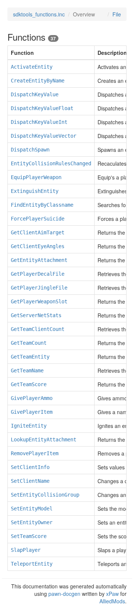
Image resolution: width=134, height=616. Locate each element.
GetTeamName (27, 370)
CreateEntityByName (37, 81)
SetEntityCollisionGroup (45, 495)
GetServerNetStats (36, 315)
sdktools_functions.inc (39, 14)
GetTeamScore (29, 384)
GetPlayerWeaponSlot (39, 301)
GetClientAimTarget (37, 232)
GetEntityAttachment (39, 260)
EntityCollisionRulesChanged (51, 163)
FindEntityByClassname (42, 205)
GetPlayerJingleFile (39, 288)
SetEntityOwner (31, 522)
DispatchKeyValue (34, 94)
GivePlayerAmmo (31, 398)
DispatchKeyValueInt (39, 122)
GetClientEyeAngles (37, 246)
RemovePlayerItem (34, 453)
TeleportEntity (31, 564)
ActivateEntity (31, 67)
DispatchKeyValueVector (43, 136)
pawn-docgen (64, 593)
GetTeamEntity (30, 357)
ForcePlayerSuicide (37, 219)
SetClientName (30, 481)
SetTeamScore (29, 536)
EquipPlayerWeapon (36, 177)
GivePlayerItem (31, 412)
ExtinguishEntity (34, 191)
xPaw (112, 593)
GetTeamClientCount (37, 329)
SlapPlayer (26, 550)
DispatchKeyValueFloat (42, 108)
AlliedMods (112, 601)
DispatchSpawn (30, 150)
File (116, 14)
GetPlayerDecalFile (37, 274)
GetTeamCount (29, 343)
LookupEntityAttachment (43, 440)
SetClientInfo (30, 467)
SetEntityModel (31, 509)
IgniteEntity (29, 426)
